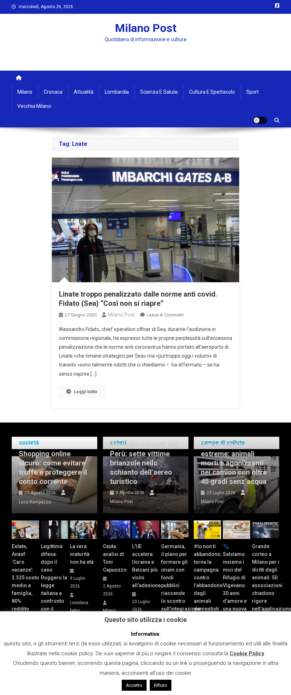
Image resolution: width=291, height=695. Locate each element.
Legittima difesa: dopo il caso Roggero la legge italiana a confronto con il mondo (54, 581)
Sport (252, 92)
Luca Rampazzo (35, 502)
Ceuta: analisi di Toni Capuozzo (115, 558)
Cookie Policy (247, 653)
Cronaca (53, 92)
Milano (24, 92)
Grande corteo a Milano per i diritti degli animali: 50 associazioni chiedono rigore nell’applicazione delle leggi (265, 581)
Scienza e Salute (159, 92)
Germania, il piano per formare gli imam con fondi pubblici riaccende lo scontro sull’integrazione (174, 578)
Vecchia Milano (34, 106)
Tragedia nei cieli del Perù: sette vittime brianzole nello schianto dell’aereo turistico (143, 463)
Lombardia (117, 92)
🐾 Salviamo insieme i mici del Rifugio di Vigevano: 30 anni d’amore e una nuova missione (235, 581)
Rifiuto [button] (160, 685)
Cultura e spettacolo (212, 92)
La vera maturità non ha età (82, 554)
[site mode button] (260, 120)
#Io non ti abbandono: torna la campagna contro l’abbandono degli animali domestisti (207, 578)
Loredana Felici (79, 606)
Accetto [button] (134, 685)
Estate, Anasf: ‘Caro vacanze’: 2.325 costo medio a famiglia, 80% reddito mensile (25, 581)
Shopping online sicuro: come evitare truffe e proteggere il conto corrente (53, 467)
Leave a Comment (165, 315)
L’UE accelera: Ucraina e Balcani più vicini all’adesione (145, 566)
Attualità (83, 92)
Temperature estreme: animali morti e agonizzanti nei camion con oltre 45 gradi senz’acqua (234, 463)
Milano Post (145, 28)
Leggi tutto (85, 391)
